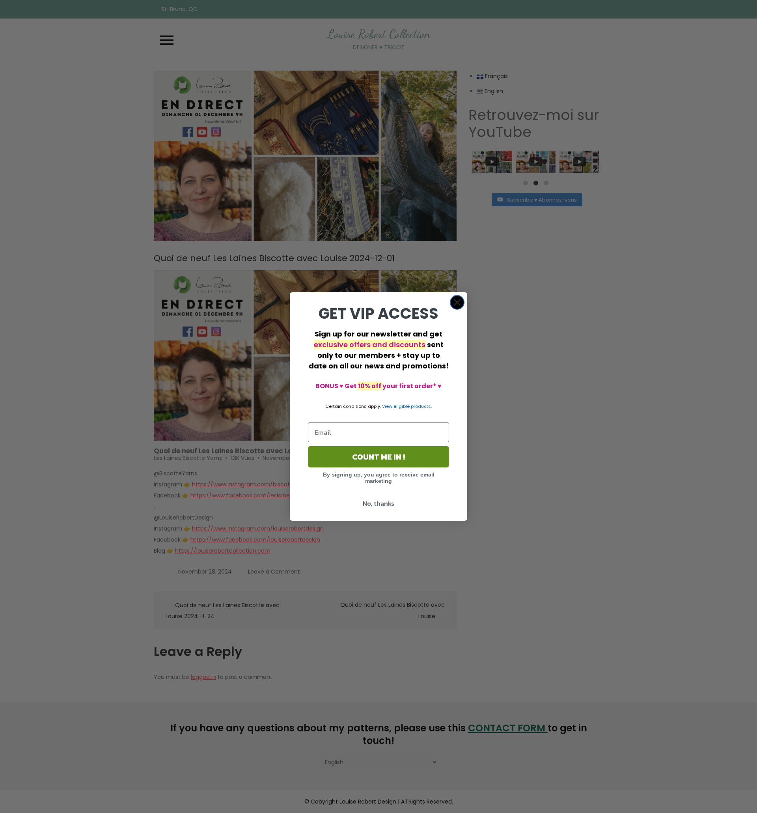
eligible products (412, 406)
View (387, 406)
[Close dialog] (457, 302)
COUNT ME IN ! (378, 457)
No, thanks (378, 503)
